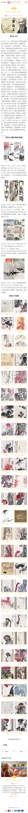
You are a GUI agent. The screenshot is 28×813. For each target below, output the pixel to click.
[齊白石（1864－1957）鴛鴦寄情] (20, 690)
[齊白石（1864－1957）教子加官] (7, 690)
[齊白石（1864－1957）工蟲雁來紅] (20, 323)
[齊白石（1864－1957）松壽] (7, 394)
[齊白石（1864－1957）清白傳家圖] (20, 725)
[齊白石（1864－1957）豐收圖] (7, 481)
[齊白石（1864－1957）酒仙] (7, 638)
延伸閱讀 (5, 745)
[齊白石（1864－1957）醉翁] (20, 707)
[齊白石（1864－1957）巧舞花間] (7, 568)
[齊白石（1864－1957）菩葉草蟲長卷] (7, 359)
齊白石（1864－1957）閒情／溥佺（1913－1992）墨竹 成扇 (20, 349)
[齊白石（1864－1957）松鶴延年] (20, 620)
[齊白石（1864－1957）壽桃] (20, 655)
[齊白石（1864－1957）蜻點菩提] (20, 638)
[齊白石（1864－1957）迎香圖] (20, 551)
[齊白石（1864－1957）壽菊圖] (7, 323)
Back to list (14, 751)
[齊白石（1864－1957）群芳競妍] (7, 673)
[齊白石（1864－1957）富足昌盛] (7, 377)
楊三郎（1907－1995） (14, 780)
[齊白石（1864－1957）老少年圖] (20, 394)
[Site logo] (14, 2)
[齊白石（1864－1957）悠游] (7, 516)
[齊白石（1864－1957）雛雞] (20, 412)
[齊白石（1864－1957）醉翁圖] (7, 655)
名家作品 (14, 8)
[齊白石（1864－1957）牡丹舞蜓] (7, 429)
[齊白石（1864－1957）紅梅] (20, 673)
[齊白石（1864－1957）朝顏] (7, 412)
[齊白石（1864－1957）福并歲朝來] (7, 464)
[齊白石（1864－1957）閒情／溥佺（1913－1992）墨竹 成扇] (20, 341)
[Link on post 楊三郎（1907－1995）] (14, 769)
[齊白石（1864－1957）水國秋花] (20, 359)
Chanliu (9, 15)
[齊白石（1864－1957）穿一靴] (7, 620)
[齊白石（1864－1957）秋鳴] (20, 516)
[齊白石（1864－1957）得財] (7, 586)
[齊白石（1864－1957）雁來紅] (20, 377)
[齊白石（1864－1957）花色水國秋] (20, 533)
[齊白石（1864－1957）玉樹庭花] (20, 586)
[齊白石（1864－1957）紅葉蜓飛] (7, 551)
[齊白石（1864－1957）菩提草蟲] (20, 603)
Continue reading (14, 796)
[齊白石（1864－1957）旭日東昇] (7, 306)
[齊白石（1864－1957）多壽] (20, 429)
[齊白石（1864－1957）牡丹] (20, 499)
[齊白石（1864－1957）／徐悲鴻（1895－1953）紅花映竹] (7, 341)
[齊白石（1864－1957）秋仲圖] (7, 499)
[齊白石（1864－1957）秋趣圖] (20, 481)
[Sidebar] (2, 246)
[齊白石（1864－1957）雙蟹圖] (20, 568)
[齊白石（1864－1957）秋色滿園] (7, 603)
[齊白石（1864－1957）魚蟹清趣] (20, 464)
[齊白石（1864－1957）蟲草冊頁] (7, 707)
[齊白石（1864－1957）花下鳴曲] (7, 725)
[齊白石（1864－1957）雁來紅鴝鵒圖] (7, 533)
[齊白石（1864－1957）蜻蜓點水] (7, 446)
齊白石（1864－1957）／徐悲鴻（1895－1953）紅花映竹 (7, 349)
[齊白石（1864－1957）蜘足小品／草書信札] (20, 446)
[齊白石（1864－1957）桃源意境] (20, 306)
